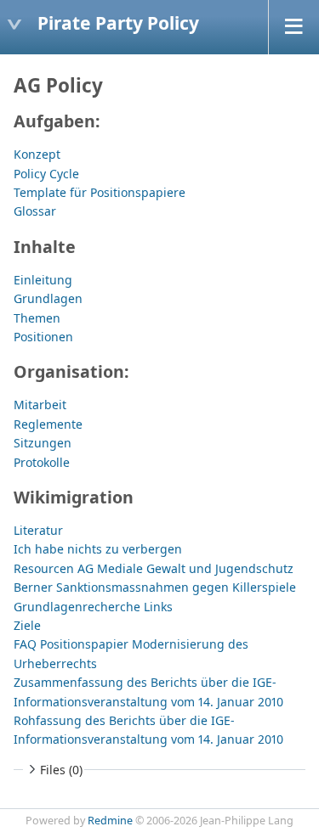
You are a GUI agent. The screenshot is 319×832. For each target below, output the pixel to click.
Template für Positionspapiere (99, 192)
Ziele (27, 625)
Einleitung (43, 280)
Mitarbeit (40, 404)
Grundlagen (48, 298)
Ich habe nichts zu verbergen (98, 549)
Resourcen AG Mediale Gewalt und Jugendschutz (153, 568)
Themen (37, 318)
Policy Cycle (46, 174)
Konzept (37, 154)
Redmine (110, 820)
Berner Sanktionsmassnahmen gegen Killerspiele (155, 587)
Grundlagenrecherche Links (93, 607)
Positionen (43, 337)
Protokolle (42, 462)
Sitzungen (42, 443)
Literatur (38, 530)
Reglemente (48, 424)
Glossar (35, 211)
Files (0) (61, 770)
